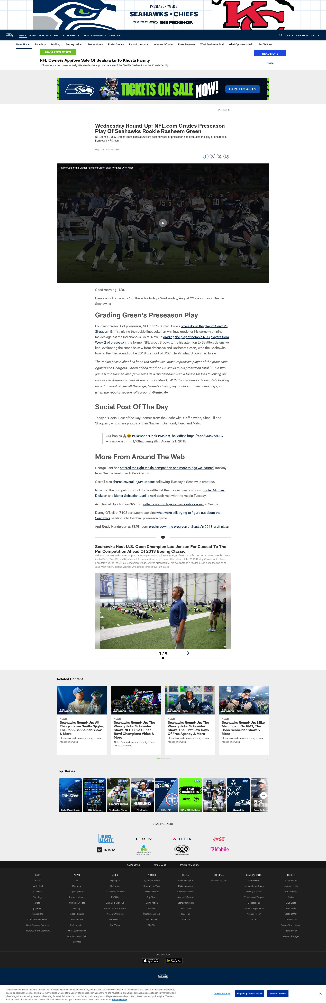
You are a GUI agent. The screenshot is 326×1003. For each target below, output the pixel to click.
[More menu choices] (124, 35)
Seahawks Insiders (185, 891)
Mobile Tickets (290, 891)
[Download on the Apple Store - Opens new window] (151, 961)
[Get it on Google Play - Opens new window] (174, 962)
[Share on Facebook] (206, 158)
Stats (37, 903)
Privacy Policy (119, 999)
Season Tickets (291, 886)
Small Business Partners (37, 925)
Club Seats (291, 903)
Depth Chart (37, 886)
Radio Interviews (185, 886)
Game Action (152, 903)
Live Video (115, 925)
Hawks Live (186, 908)
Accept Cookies (278, 993)
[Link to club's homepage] (9, 35)
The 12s (151, 925)
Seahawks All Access (115, 891)
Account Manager (291, 936)
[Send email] (219, 158)
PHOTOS (152, 875)
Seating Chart (291, 914)
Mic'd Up (115, 897)
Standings (37, 897)
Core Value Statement (37, 919)
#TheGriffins (177, 436)
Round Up (77, 886)
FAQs (253, 919)
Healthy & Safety (253, 891)
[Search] (280, 35)
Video (115, 875)
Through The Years (151, 886)
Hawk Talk (185, 914)
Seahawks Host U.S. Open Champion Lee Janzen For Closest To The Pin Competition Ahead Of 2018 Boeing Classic (160, 549)
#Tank (152, 436)
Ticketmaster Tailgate (254, 897)
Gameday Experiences (254, 908)
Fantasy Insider (77, 925)
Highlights (115, 880)
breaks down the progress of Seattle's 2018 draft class (189, 526)
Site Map (77, 941)
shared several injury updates (134, 481)
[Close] (270, 62)
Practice (151, 908)
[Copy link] (226, 156)
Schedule (219, 875)
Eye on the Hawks (152, 880)
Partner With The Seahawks (37, 930)
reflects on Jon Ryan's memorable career (173, 504)
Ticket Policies (290, 919)
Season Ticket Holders (291, 925)
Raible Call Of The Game (115, 908)
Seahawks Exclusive (115, 903)
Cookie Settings (222, 993)
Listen (185, 875)
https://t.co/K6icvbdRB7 (205, 436)
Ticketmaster (291, 930)
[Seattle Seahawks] (163, 976)
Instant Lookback (77, 897)
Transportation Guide (254, 886)
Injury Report (37, 908)
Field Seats (291, 908)
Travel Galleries (152, 891)
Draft (77, 880)
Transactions (37, 914)
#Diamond (139, 436)
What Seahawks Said (76, 930)
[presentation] (267, 759)
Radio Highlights (185, 880)
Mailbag (76, 908)
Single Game (291, 880)
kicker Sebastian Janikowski (135, 495)
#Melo (162, 436)
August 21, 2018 (173, 441)
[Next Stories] (263, 795)
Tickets (291, 875)
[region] (163, 994)
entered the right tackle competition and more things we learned (167, 468)
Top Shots (151, 897)
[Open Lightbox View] (163, 618)
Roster (37, 880)
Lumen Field (253, 880)
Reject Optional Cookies (249, 993)
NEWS (77, 875)
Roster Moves (77, 919)
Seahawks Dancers (151, 914)
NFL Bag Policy (254, 914)
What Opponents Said (77, 936)
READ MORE (270, 53)
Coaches (37, 891)
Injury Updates (77, 891)
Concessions (254, 903)
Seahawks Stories (186, 903)
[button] (163, 223)
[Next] (188, 653)
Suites (291, 897)
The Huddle (185, 919)
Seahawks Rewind (185, 897)
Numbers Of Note (77, 903)
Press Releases (77, 914)
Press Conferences (115, 914)
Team (37, 875)
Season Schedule (219, 880)
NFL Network (115, 919)
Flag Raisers (151, 919)
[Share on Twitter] (212, 158)
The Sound (115, 886)
